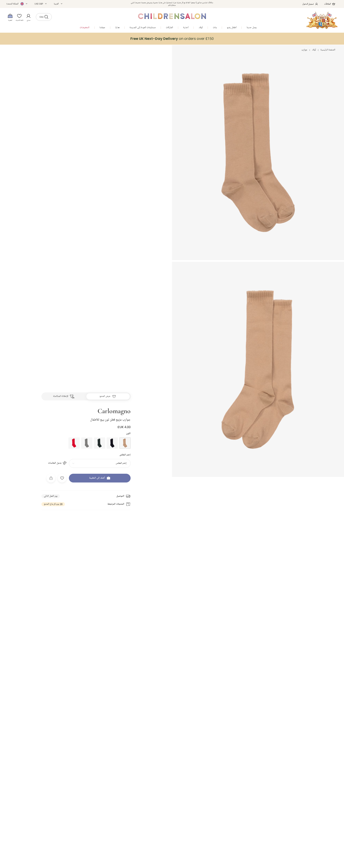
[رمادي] (86, 443)
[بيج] (125, 443)
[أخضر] (99, 443)
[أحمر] (74, 443)
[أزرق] (112, 443)
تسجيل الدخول (308, 3)
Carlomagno (114, 410)
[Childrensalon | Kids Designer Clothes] (322, 20)
